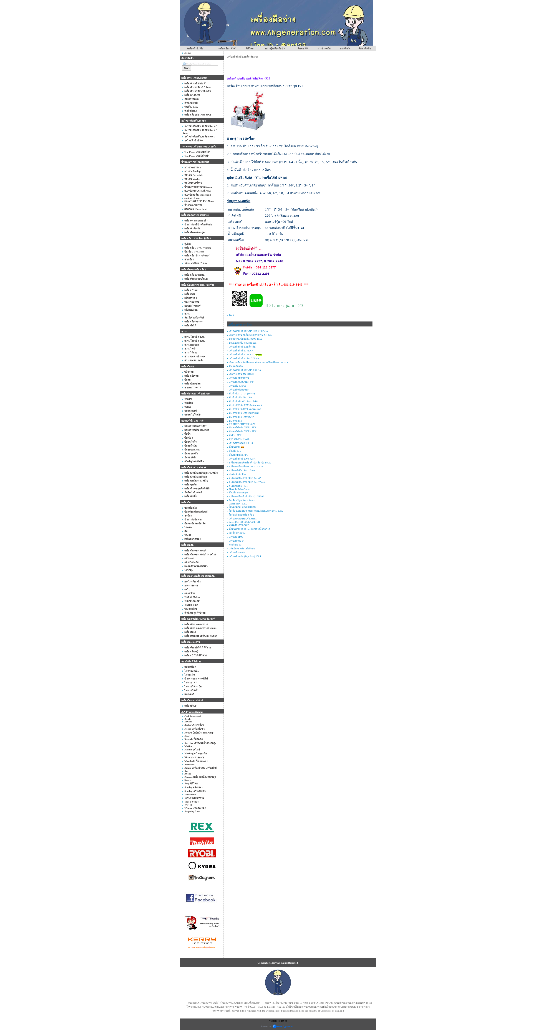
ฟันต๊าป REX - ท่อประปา (241, 417)
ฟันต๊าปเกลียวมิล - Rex (240, 397)
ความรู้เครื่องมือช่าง (275, 48)
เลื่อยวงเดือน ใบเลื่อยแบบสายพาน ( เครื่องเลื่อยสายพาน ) (258, 362)
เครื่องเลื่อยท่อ (236, 537)
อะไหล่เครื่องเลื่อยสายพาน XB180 (246, 466)
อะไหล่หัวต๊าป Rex (238, 486)
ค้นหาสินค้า (365, 48)
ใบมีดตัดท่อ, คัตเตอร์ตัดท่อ (242, 507)
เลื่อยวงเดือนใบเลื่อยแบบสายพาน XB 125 (250, 335)
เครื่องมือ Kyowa (237, 385)
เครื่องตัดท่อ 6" (236, 540)
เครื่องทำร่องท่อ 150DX (241, 443)
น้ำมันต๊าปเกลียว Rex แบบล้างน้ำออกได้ (249, 529)
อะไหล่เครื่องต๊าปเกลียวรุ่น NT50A (247, 496)
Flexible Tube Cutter (239, 489)
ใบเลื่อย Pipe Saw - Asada (242, 500)
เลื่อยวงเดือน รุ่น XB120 (241, 374)
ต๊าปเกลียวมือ (236, 366)
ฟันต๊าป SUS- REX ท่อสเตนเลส (245, 409)
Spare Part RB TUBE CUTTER (244, 522)
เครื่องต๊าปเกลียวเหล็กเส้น (242, 346)
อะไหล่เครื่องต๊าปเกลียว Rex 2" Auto (247, 482)
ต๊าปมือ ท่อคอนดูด (238, 492)
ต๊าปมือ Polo (235, 451)
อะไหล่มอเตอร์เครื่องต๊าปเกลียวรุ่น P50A (250, 462)
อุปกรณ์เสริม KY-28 (239, 439)
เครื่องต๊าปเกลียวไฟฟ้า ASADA (245, 370)
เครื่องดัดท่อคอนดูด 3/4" (241, 382)
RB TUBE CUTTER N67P (242, 424)
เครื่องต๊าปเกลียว (195, 48)
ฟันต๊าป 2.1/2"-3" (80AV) (242, 393)
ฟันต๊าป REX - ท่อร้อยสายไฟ (244, 413)
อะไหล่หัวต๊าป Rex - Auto (242, 470)
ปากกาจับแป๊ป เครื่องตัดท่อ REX (245, 339)
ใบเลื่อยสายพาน (237, 533)
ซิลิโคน (250, 48)
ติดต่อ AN (303, 48)
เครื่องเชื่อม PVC (227, 48)
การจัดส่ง (345, 48)
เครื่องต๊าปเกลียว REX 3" (241, 354)
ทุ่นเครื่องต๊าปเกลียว (239, 525)
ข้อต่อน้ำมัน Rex (237, 474)
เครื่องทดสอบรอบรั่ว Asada (242, 518)
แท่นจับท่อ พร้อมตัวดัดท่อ (242, 548)
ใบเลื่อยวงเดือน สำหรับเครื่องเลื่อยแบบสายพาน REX (256, 510)
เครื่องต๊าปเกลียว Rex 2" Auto (244, 358)
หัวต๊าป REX (235, 435)
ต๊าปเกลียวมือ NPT (238, 454)
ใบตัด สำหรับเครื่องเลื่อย (241, 514)
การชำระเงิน (324, 48)
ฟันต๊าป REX (235, 421)
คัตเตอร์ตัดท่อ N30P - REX (242, 431)
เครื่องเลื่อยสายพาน (239, 378)
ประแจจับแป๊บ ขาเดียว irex (242, 342)
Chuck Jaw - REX (238, 503)
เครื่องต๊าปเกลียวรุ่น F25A (242, 458)
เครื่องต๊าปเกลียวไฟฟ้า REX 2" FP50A (248, 331)
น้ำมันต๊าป (234, 447)
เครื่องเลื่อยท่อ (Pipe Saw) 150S (245, 556)
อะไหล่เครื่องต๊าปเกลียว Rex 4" (245, 478)
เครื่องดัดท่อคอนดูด (239, 389)
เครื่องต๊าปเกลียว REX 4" (241, 350)
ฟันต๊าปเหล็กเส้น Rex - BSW (243, 401)
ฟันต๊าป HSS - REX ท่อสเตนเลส (245, 405)
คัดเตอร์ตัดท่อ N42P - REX (242, 427)
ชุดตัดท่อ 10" (236, 544)
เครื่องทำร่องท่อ (237, 552)
